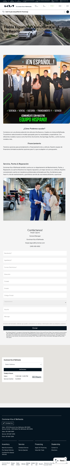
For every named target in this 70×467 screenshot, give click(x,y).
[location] (23, 1)
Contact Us (9, 423)
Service (21, 444)
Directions (54, 450)
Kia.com (41, 464)
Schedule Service (23, 447)
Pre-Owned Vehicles (8, 450)
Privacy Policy (13, 463)
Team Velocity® (53, 463)
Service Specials (23, 450)
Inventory (6, 444)
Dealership (55, 444)
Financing (39, 444)
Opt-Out (37, 463)
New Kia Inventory (7, 447)
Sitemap (23, 464)
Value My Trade (39, 450)
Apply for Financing (40, 447)
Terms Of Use (18, 463)
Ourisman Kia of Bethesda (6, 463)
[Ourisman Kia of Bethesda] (17, 6)
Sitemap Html (28, 463)
